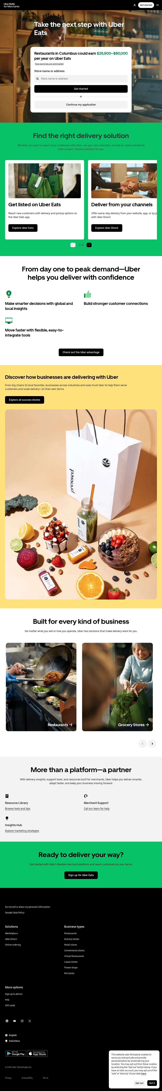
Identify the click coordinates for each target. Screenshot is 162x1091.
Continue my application (81, 104)
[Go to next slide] (152, 744)
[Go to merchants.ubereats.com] (11, 5)
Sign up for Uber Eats (81, 875)
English (13, 1035)
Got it (152, 1083)
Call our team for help (96, 808)
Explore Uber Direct (106, 227)
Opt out (139, 1083)
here (143, 1073)
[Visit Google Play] (16, 1053)
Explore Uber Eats (23, 227)
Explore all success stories (24, 399)
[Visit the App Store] (37, 1054)
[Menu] (157, 5)
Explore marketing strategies (22, 830)
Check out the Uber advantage (81, 352)
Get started (146, 5)
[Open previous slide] (143, 744)
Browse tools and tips (17, 808)
